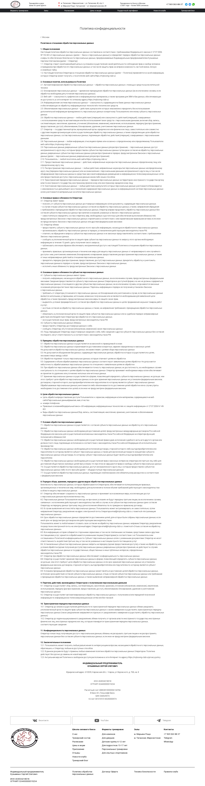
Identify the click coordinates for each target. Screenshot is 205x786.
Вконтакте (43, 720)
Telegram (167, 720)
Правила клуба (171, 771)
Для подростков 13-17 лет (114, 745)
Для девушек (108, 738)
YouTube (104, 720)
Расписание (77, 741)
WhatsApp (168, 741)
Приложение (78, 749)
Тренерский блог (80, 760)
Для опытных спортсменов (114, 753)
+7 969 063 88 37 (172, 734)
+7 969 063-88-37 (174, 4)
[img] (24, 738)
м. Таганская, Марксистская (147, 738)
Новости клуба (79, 756)
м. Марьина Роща (142, 734)
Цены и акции (78, 745)
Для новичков (108, 734)
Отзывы (76, 753)
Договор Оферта (110, 771)
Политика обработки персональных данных (82, 772)
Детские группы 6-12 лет (114, 741)
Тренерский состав (81, 738)
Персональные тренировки (114, 749)
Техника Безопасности (145, 771)
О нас (74, 734)
